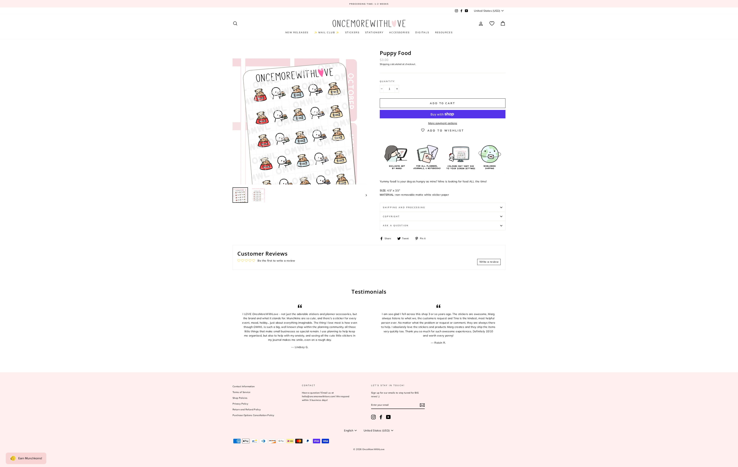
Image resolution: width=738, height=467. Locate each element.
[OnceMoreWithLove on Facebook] (381, 417)
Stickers (352, 32)
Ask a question (396, 225)
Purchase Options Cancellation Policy (253, 415)
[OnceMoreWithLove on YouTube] (388, 417)
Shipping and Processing (404, 207)
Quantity (387, 81)
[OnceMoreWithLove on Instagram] (373, 417)
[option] (369, 4)
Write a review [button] (489, 261)
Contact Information (244, 386)
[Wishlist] (492, 23)
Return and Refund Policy (247, 409)
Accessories (399, 32)
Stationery (374, 32)
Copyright (391, 216)
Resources (444, 32)
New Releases (296, 32)
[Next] (364, 195)
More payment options (442, 123)
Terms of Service (241, 392)
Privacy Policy (240, 403)
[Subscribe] (422, 405)
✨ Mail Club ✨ (326, 32)
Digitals (422, 32)
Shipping (385, 64)
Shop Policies (240, 397)
